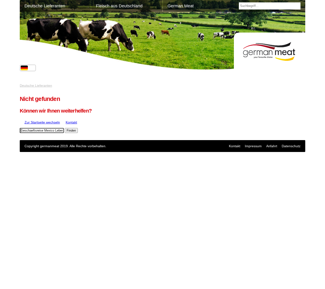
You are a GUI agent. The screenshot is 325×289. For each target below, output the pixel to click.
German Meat (180, 6)
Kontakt (234, 146)
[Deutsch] (24, 68)
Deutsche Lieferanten (45, 6)
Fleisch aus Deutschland (119, 6)
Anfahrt (271, 146)
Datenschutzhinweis (35, 277)
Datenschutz (291, 146)
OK (22, 285)
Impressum (253, 146)
